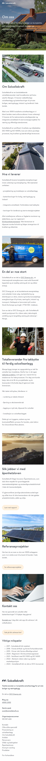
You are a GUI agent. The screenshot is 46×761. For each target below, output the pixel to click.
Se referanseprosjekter (12, 567)
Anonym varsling (8, 748)
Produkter (6, 750)
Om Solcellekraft (8, 735)
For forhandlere (8, 755)
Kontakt (5, 725)
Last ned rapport (10, 508)
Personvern (6, 740)
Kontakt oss (6, 620)
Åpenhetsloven (7, 745)
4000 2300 (6, 702)
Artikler (5, 737)
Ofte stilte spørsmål (9, 727)
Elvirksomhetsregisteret (11, 222)
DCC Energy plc (27, 277)
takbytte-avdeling (8, 375)
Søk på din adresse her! (13, 632)
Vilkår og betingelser (10, 743)
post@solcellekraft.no (10, 711)
